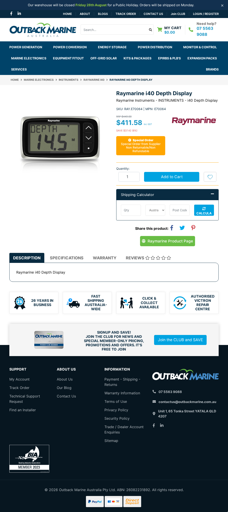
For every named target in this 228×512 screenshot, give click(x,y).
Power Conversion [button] (70, 47)
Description (27, 258)
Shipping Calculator (137, 194)
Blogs (103, 14)
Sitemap (111, 440)
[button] (210, 177)
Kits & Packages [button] (137, 58)
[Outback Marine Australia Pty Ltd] (42, 29)
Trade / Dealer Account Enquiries (124, 429)
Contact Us (153, 14)
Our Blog (64, 387)
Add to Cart (172, 176)
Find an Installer (22, 410)
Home (67, 14)
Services (19, 69)
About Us (65, 379)
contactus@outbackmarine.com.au (187, 402)
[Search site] (151, 29)
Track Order (126, 14)
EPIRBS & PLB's (169, 58)
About (85, 14)
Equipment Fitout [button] (68, 58)
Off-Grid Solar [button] (103, 58)
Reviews (135, 258)
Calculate (204, 213)
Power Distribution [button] (155, 47)
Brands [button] (212, 69)
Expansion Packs (202, 58)
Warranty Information (122, 393)
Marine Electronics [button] (28, 58)
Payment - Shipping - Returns (122, 382)
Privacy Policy (116, 410)
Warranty (104, 258)
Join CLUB (178, 14)
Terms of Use (115, 401)
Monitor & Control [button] (200, 47)
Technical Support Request (24, 399)
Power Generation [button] (25, 47)
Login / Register (206, 14)
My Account (19, 379)
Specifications (66, 258)
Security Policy (117, 418)
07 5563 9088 (170, 392)
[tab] (26, 258)
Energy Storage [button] (112, 47)
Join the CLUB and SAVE (180, 339)
